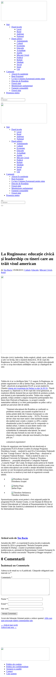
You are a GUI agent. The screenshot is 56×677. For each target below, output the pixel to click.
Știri (8, 24)
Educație (20, 48)
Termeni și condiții (13, 669)
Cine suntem (11, 674)
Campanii (10, 71)
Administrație (22, 41)
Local (19, 29)
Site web (4, 609)
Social (19, 64)
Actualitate (21, 50)
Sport (19, 67)
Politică (20, 57)
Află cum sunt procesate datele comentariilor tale (26, 619)
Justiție (19, 53)
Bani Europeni (17, 76)
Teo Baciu (8, 270)
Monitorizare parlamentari (22, 86)
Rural (19, 31)
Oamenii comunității (19, 88)
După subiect (16, 39)
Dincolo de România (20, 81)
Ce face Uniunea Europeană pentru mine (28, 79)
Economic (21, 46)
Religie (20, 60)
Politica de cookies (14, 664)
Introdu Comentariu (9, 614)
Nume (4, 599)
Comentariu (6, 577)
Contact (9, 671)
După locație (16, 27)
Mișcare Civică (23, 55)
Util (18, 69)
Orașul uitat (16, 83)
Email (4, 604)
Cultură (20, 43)
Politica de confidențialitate (17, 666)
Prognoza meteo (13, 93)
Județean (20, 34)
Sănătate (20, 62)
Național (20, 36)
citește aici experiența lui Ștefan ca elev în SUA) (28, 388)
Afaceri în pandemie (19, 74)
